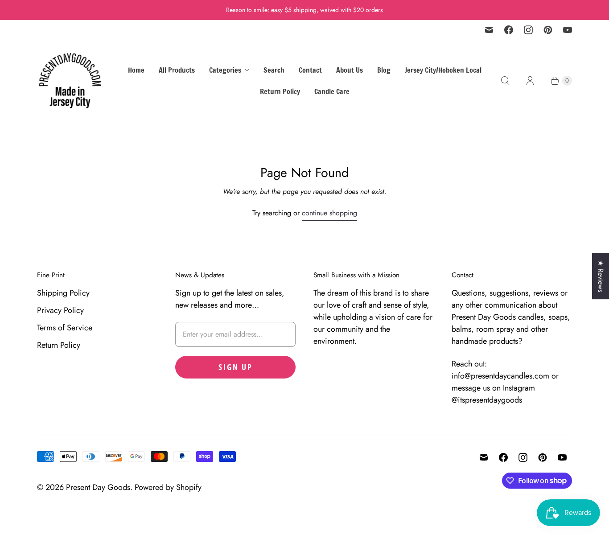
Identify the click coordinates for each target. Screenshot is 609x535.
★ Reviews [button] (601, 276)
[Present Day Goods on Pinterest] (548, 30)
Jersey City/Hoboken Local (443, 70)
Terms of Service (64, 327)
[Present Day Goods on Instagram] (528, 30)
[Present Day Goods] (70, 80)
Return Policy (280, 91)
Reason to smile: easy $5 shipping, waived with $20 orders (304, 9)
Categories (225, 70)
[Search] (505, 80)
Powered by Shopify (168, 487)
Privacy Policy (60, 310)
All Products (177, 70)
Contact (310, 70)
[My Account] (530, 80)
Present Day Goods (98, 487)
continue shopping (329, 213)
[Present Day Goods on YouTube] (567, 30)
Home (136, 70)
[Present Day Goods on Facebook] (508, 30)
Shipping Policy (63, 293)
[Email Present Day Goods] (489, 30)
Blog (384, 70)
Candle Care (332, 91)
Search (273, 70)
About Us (349, 70)
